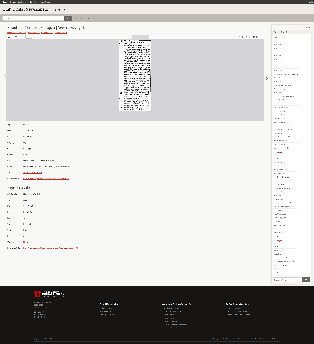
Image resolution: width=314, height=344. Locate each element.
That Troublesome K (280, 214)
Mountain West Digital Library (238, 311)
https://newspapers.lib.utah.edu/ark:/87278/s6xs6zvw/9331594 (50, 248)
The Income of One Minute (283, 188)
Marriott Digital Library (172, 308)
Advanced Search (81, 18)
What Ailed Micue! (280, 192)
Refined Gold (278, 162)
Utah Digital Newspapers (173, 311)
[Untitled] (277, 158)
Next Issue (305, 27)
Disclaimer (264, 339)
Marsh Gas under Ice (281, 133)
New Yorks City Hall (280, 173)
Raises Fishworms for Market (283, 137)
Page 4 (279, 241)
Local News (277, 37)
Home (4, 2)
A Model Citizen (279, 184)
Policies (275, 339)
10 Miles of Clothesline (281, 177)
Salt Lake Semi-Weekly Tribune (284, 261)
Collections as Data (170, 318)
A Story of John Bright (281, 107)
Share (23, 32)
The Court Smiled (279, 118)
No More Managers (280, 89)
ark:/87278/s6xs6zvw (32, 172)
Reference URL (34, 32)
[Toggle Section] (274, 152)
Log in (310, 2)
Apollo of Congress (280, 144)
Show (25, 242)
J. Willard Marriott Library (43, 302)
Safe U (253, 339)
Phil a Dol (277, 221)
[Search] (68, 18)
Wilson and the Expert (281, 115)
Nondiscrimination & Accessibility (234, 339)
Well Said (277, 250)
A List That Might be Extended (284, 85)
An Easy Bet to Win (280, 210)
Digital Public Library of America (239, 315)
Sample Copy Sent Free (281, 258)
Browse (13, 2)
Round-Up (59, 10)
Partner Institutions (235, 308)
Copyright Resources (107, 315)
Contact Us (22, 2)
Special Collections (106, 311)
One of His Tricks (279, 111)
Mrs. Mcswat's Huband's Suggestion (286, 74)
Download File (13, 32)
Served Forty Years (280, 218)
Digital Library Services (108, 308)
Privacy (215, 339)
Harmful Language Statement (41, 2)
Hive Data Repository (171, 328)
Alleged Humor (279, 254)
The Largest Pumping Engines (284, 96)
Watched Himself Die (281, 122)
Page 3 (279, 152)
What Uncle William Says (282, 148)
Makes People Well (280, 170)
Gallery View (47, 32)
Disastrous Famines (280, 141)
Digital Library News (171, 321)
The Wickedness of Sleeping (283, 130)
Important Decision (280, 265)
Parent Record (61, 32)
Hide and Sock (278, 78)
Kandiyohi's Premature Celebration (285, 126)
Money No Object (279, 232)
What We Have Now (280, 104)
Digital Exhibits (169, 315)
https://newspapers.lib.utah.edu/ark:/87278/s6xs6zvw (46, 178)
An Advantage (278, 199)
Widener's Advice (279, 100)
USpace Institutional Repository (175, 324)
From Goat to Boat (280, 225)
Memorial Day (278, 269)
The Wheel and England (282, 207)
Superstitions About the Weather (285, 203)
